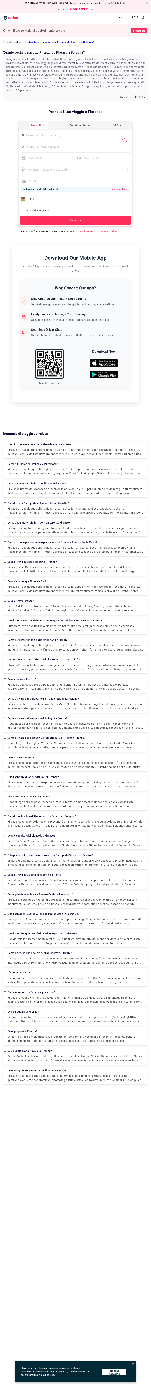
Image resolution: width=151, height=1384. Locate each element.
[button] (24, 198)
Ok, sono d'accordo (114, 1372)
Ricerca (75, 220)
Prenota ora (139, 30)
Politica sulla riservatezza (85, 231)
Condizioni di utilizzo (108, 231)
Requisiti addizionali (38, 210)
